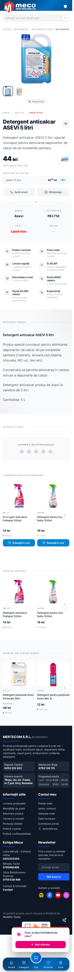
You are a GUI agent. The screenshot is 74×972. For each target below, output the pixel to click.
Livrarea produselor (14, 803)
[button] (65, 515)
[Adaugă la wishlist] (65, 123)
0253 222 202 (13, 768)
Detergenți (21, 29)
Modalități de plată (14, 808)
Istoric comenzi (47, 808)
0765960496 (11, 867)
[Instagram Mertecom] (66, 895)
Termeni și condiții (13, 818)
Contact (8, 889)
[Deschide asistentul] (64, 920)
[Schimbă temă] (65, 6)
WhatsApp (55, 192)
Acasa (7, 29)
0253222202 (11, 858)
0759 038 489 (11, 879)
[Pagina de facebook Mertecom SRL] (50, 895)
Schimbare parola (48, 823)
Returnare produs (13, 813)
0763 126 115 (47, 768)
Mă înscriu (54, 877)
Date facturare (46, 818)
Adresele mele (46, 813)
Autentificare (50, 828)
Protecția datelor (12, 823)
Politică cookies (12, 828)
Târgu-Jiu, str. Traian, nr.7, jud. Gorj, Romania (18, 781)
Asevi (6, 112)
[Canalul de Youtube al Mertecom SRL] (58, 895)
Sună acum (21, 192)
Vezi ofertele (42, 944)
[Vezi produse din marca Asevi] (65, 159)
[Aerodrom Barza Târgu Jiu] (41, 895)
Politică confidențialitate (17, 833)
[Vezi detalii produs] (36, 201)
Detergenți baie (42, 29)
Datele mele (45, 803)
